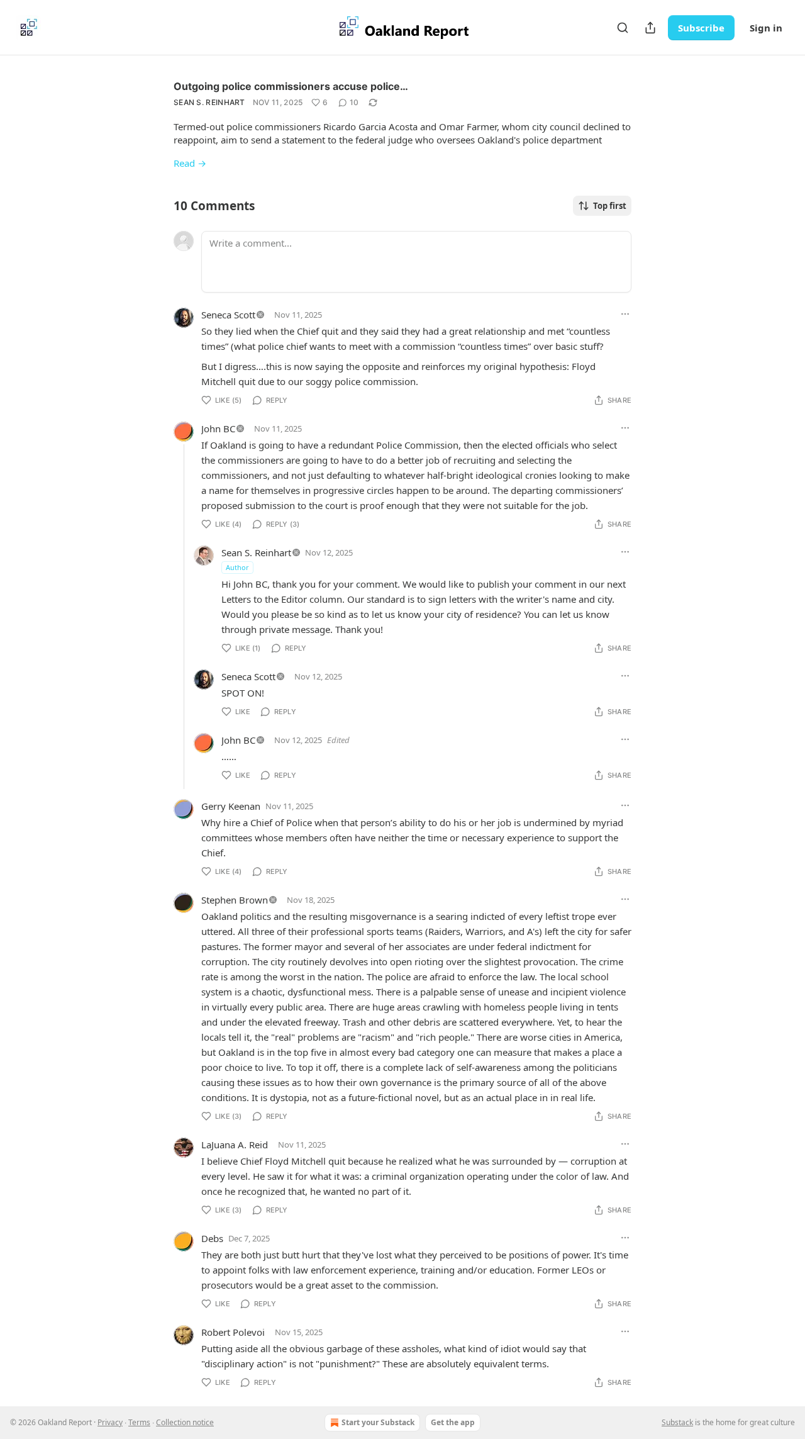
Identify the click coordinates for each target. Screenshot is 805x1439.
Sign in (766, 27)
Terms (139, 1422)
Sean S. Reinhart (209, 102)
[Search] (622, 27)
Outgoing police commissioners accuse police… (291, 86)
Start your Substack (377, 1422)
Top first (609, 205)
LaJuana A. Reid (234, 1144)
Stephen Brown (234, 899)
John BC (218, 428)
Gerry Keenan (230, 806)
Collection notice (185, 1422)
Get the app (453, 1422)
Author (237, 567)
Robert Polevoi (233, 1332)
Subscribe (701, 27)
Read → (190, 163)
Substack (677, 1422)
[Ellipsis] (625, 314)
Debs (212, 1238)
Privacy (110, 1422)
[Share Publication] (650, 27)
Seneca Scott (228, 314)
